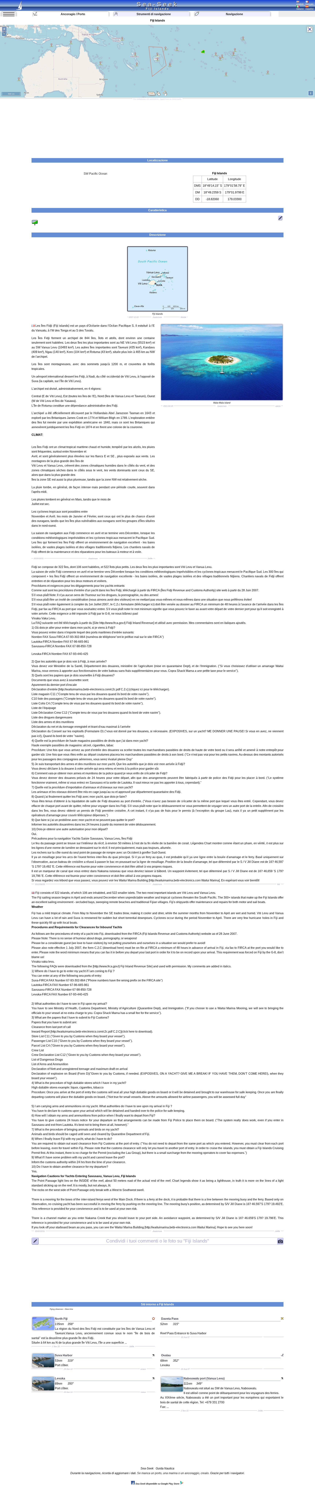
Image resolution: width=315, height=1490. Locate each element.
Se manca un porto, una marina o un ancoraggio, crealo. (173, 1473)
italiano (300, 9)
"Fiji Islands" (157, 1241)
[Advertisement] (157, 127)
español (310, 9)
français (309, 4)
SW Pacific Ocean (95, 173)
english (300, 4)
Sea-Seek (157, 4)
